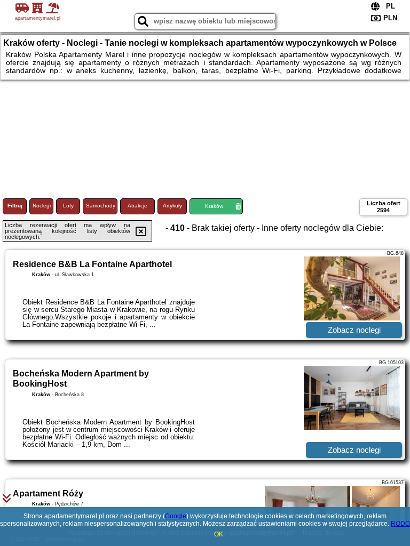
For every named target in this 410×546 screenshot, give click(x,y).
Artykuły (172, 205)
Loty (68, 205)
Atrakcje (137, 205)
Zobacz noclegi (354, 329)
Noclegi (42, 205)
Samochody (100, 205)
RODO (400, 523)
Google (175, 516)
